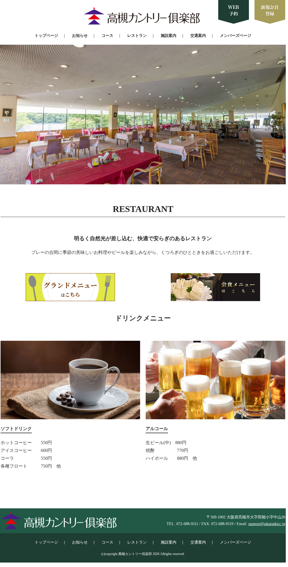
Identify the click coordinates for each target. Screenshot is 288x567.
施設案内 (168, 35)
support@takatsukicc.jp (266, 524)
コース (107, 35)
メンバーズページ (235, 35)
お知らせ (80, 35)
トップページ (46, 35)
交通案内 (198, 35)
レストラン (137, 35)
